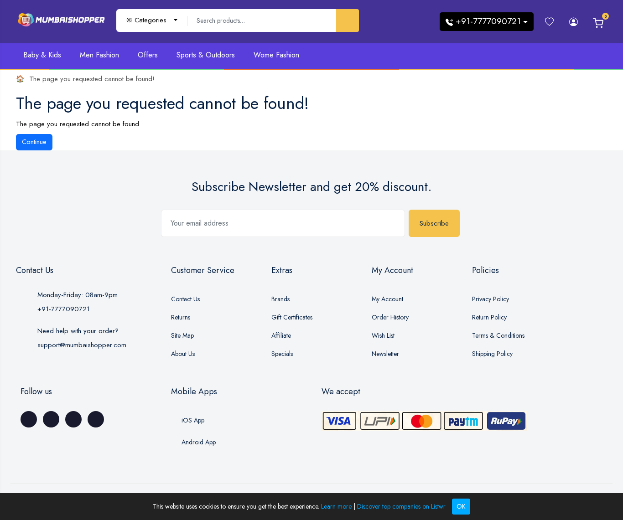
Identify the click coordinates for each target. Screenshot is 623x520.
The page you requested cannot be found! (92, 79)
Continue (34, 142)
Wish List (383, 335)
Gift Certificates (291, 317)
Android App (198, 442)
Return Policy (489, 317)
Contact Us (185, 299)
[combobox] (152, 20)
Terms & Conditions (498, 335)
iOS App (192, 420)
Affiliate (281, 335)
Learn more (336, 506)
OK (461, 506)
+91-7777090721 (63, 309)
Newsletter (385, 353)
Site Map (182, 335)
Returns (180, 317)
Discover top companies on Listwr (401, 506)
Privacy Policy (490, 299)
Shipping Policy (492, 353)
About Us (183, 353)
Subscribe (434, 223)
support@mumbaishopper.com (81, 345)
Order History (390, 317)
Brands (280, 299)
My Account (387, 299)
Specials (282, 353)
